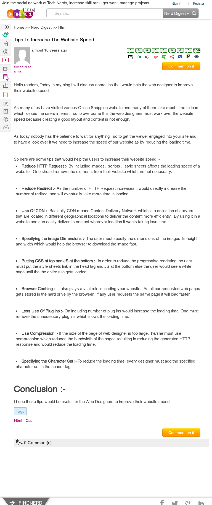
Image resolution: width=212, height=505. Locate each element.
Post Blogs (5, 126)
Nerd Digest (41, 27)
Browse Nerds (5, 50)
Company (5, 85)
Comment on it (181, 66)
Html (62, 27)
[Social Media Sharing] (171, 56)
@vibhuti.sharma (22, 69)
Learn (5, 94)
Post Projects (5, 42)
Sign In (176, 3)
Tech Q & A (5, 110)
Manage (5, 77)
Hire (5, 34)
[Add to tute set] (130, 56)
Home (19, 27)
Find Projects (5, 68)
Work (5, 60)
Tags (20, 411)
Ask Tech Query (5, 118)
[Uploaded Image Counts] (179, 56)
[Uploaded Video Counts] (188, 56)
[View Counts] (196, 56)
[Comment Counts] (163, 56)
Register (198, 3)
